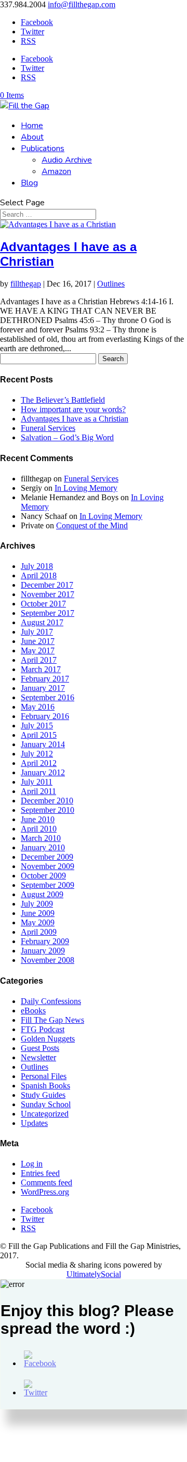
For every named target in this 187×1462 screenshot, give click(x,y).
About (32, 137)
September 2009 (47, 885)
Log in (32, 1163)
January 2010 (43, 847)
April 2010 (39, 828)
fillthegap (25, 283)
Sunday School (46, 1104)
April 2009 (39, 931)
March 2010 (41, 838)
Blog (29, 183)
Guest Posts (40, 1048)
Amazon (56, 171)
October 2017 (43, 603)
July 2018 (37, 566)
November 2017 (47, 594)
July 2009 (37, 903)
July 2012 (37, 753)
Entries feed (40, 1173)
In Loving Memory (86, 488)
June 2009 (38, 913)
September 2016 (47, 697)
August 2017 (42, 622)
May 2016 (38, 706)
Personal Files (43, 1076)
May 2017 (38, 650)
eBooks (33, 1010)
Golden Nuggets (48, 1038)
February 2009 (45, 941)
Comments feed (46, 1182)
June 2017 (38, 641)
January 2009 (43, 950)
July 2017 (37, 631)
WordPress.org (45, 1191)
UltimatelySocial (93, 1274)
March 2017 (41, 669)
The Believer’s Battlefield (63, 399)
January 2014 (43, 744)
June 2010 (38, 819)
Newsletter (38, 1057)
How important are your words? (73, 409)
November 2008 (47, 960)
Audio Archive (67, 160)
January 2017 (43, 688)
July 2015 (37, 725)
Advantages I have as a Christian (74, 418)
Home (32, 125)
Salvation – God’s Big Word (67, 437)
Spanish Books (45, 1085)
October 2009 (43, 875)
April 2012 (39, 763)
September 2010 (47, 810)
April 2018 (39, 575)
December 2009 (47, 856)
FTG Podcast (42, 1029)
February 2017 (45, 678)
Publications (42, 148)
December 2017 (47, 584)
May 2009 (38, 922)
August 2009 (42, 894)
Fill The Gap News (52, 1019)
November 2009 (47, 866)
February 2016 (45, 716)
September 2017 (47, 613)
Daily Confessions (51, 1001)
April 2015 (39, 734)
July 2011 (36, 781)
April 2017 (39, 659)
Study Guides (43, 1095)
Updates (34, 1123)
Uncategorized (45, 1113)
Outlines (111, 283)
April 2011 (38, 791)
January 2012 (43, 772)
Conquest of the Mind (92, 525)
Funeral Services (48, 428)
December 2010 (47, 800)
